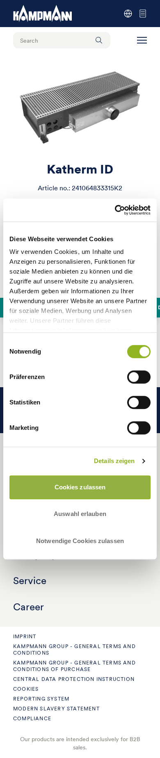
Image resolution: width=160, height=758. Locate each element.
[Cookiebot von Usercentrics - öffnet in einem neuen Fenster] (115, 210)
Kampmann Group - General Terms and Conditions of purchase (74, 666)
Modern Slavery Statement (56, 708)
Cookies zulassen (80, 487)
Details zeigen (114, 460)
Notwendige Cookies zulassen (80, 540)
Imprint (24, 636)
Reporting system (41, 699)
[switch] (139, 377)
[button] (142, 40)
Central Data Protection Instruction (74, 679)
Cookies (26, 689)
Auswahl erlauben (80, 513)
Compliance (32, 718)
